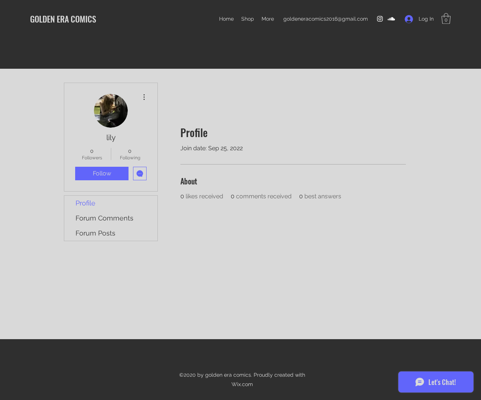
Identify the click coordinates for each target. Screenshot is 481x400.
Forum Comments (104, 218)
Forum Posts (95, 233)
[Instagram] (380, 19)
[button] (446, 18)
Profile (85, 203)
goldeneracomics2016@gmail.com (325, 19)
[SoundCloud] (391, 19)
